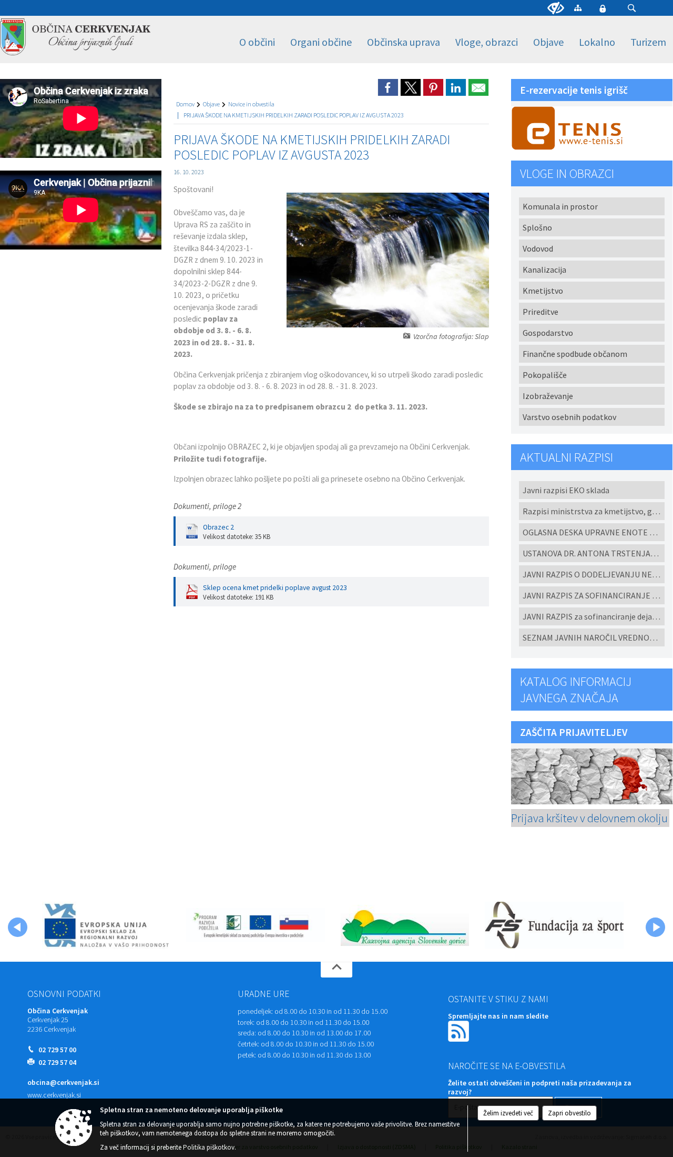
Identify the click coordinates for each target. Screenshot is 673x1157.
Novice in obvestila (251, 104)
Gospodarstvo (548, 332)
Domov (185, 104)
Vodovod (538, 248)
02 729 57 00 (57, 1049)
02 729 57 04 (57, 1062)
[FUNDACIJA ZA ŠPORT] (554, 925)
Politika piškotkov (208, 1147)
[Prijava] (602, 8)
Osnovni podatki (64, 994)
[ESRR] (106, 925)
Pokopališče (545, 375)
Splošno (537, 227)
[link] (388, 87)
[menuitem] (257, 42)
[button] (632, 8)
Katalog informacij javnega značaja (575, 689)
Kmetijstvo (543, 290)
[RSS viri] (459, 1030)
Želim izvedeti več (508, 1113)
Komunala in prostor (560, 206)
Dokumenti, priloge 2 (207, 506)
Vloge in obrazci (567, 173)
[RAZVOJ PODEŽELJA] (255, 925)
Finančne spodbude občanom (575, 353)
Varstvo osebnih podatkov (569, 417)
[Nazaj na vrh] (336, 970)
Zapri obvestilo (569, 1113)
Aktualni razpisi (566, 457)
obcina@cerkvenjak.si (63, 1082)
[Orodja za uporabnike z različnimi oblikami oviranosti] (555, 8)
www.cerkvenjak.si (54, 1095)
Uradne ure (263, 994)
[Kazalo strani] (578, 8)
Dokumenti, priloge (205, 567)
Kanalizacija (544, 269)
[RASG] (404, 925)
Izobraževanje (548, 396)
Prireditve (540, 311)
